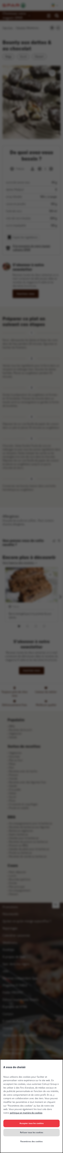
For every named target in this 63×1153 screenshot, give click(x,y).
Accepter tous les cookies (31, 1123)
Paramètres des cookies (31, 1141)
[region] (31, 1106)
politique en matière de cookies (26, 1113)
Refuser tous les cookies (31, 1132)
